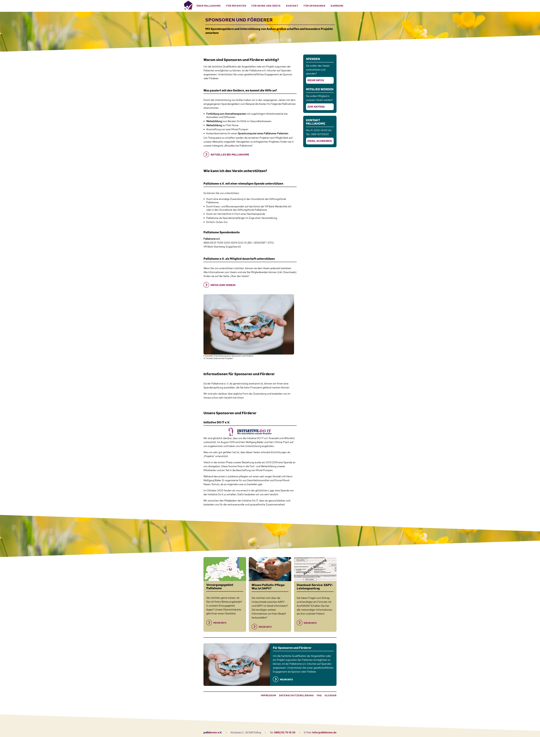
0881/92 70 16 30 (284, 732)
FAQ (319, 695)
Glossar (331, 695)
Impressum (268, 695)
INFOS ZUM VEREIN (223, 285)
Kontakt (292, 5)
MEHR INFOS (315, 80)
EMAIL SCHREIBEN (319, 141)
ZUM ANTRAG (316, 106)
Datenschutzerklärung (296, 695)
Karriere (337, 5)
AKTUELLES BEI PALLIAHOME (230, 154)
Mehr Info (219, 622)
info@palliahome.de (324, 732)
